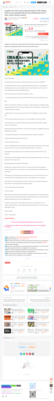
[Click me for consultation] (51, 382)
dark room (19, 385)
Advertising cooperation (6, 387)
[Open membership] (51, 385)
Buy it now (43, 34)
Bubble (11, 7)
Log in (23, 347)
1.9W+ (16, 286)
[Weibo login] (27, 354)
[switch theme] (51, 392)
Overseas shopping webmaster (15, 18)
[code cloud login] (30, 354)
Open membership (42, 2)
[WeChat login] (24, 354)
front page (6, 7)
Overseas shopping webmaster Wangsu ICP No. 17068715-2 (12, 390)
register (32, 347)
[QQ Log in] (21, 354)
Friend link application (6, 385)
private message (45, 18)
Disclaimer (13, 385)
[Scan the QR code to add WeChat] (51, 388)
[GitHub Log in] (33, 354)
